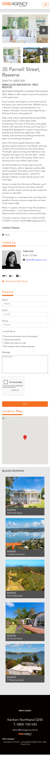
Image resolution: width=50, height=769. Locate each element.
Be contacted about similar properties (19, 346)
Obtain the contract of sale (15, 343)
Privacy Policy (25, 744)
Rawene (11, 510)
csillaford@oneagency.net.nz (36, 260)
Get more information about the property (21, 336)
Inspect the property (12, 340)
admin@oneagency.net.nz (25, 730)
